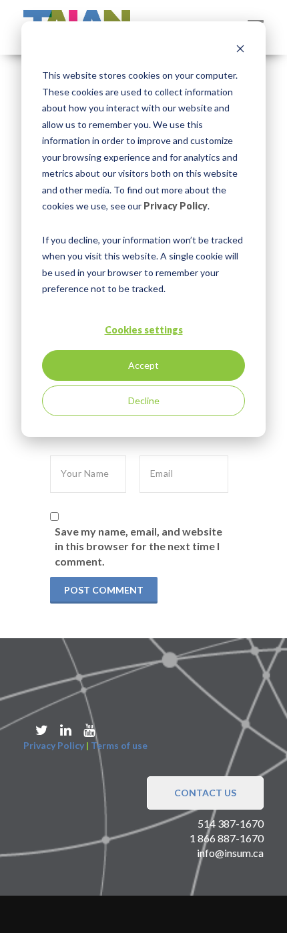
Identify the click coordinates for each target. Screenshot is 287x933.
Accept (143, 365)
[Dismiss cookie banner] (240, 50)
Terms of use (119, 745)
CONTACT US (205, 792)
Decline (144, 400)
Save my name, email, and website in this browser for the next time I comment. (138, 546)
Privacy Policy (176, 205)
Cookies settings (144, 329)
